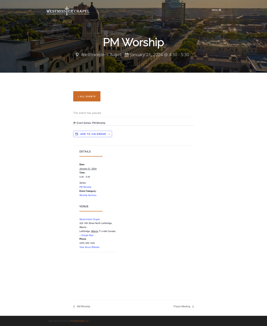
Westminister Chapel (89, 219)
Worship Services (87, 195)
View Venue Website (89, 247)
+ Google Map (86, 235)
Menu (215, 10)
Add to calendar (93, 133)
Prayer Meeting (182, 306)
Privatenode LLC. (80, 321)
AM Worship (83, 306)
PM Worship (85, 186)
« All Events (87, 96)
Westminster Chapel (72, 11)
